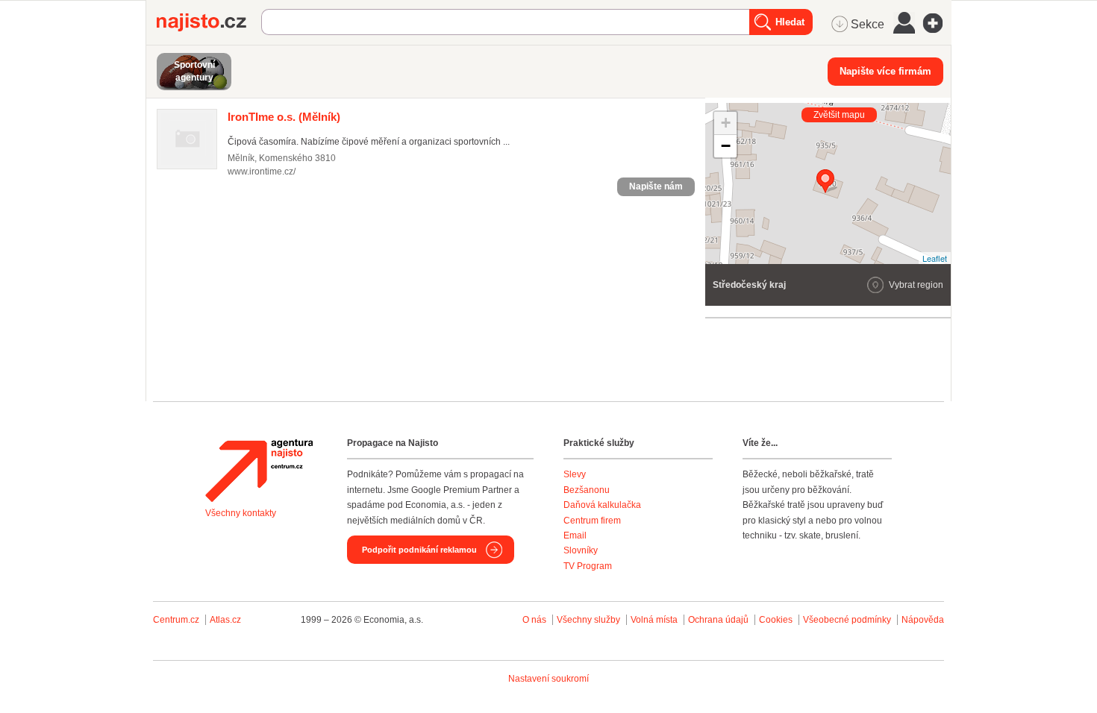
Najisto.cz (209, 22)
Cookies (776, 620)
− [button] (726, 145)
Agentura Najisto (259, 470)
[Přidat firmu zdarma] (937, 23)
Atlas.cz (225, 620)
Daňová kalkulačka (602, 505)
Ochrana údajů (718, 620)
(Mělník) (284, 116)
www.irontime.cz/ (262, 171)
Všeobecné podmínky (847, 620)
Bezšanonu (586, 490)
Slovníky (580, 550)
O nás (534, 620)
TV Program (587, 566)
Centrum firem (592, 520)
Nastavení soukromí (548, 678)
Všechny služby (589, 620)
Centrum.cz (176, 620)
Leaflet (934, 258)
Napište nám (656, 186)
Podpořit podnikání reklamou (419, 549)
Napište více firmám (885, 71)
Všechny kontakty (240, 513)
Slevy (574, 474)
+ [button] (726, 122)
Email (575, 535)
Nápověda (922, 620)
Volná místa (654, 620)
